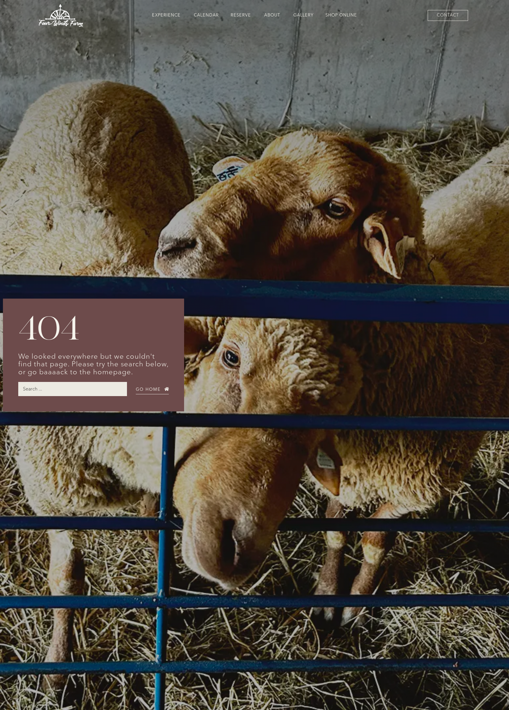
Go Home (148, 389)
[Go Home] (167, 389)
